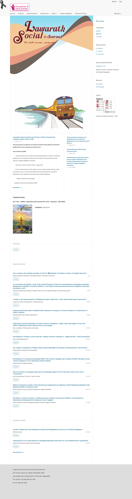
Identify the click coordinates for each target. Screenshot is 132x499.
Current (12, 13)
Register (114, 1)
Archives (21, 13)
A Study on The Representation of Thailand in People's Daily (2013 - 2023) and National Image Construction (49, 299)
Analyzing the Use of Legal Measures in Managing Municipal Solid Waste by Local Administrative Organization (50, 441)
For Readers (99, 48)
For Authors (99, 51)
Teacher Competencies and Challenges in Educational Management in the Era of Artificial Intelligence (47, 429)
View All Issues (17, 452)
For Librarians (100, 54)
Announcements (32, 13)
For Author (99, 84)
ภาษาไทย (99, 37)
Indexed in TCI (100, 66)
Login (120, 1)
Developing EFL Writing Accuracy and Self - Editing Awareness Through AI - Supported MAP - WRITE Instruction (51, 337)
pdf (17, 249)
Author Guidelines (66, 13)
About (54, 13)
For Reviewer (100, 87)
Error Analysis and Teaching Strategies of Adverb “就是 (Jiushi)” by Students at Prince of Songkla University (49, 273)
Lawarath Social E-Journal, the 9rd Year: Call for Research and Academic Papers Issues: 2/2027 (34, 138)
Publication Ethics (81, 13)
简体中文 (98, 34)
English (98, 31)
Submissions (44, 13)
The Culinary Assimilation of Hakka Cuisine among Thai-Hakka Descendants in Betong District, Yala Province (50, 348)
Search (118, 13)
